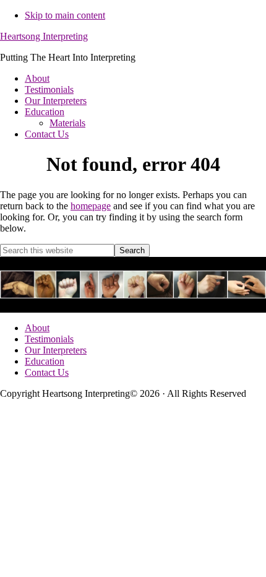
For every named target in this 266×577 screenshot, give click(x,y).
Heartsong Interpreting (44, 36)
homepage (91, 206)
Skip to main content (65, 15)
